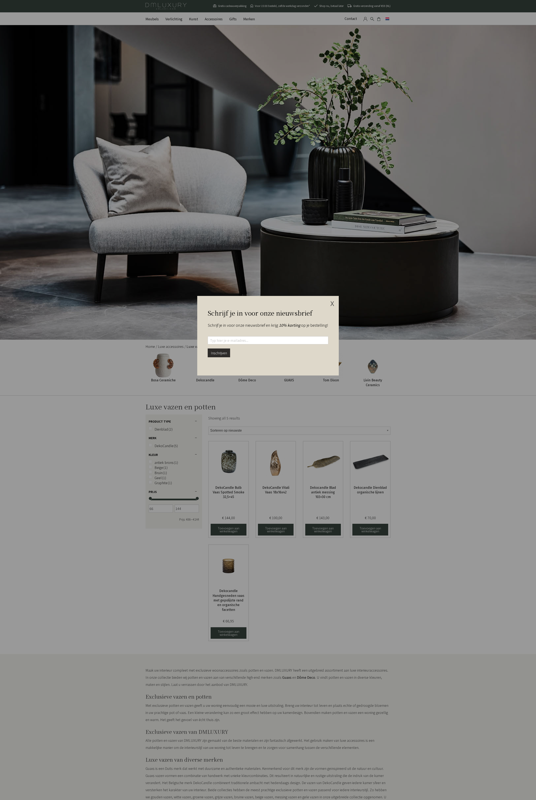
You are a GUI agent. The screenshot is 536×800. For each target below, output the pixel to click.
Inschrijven (219, 352)
